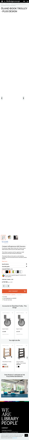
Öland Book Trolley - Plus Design (8, 5)
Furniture (7, 3)
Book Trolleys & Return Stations (18, 3)
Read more (15, 437)
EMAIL (13, 294)
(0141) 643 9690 (7, 294)
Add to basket (13, 291)
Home (2, 3)
